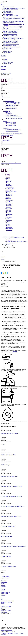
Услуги (2, 603)
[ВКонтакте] (1, 273)
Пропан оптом (7, 52)
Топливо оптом (4, 578)
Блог (2, 599)
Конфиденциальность (6, 630)
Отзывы (5, 59)
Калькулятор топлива (6, 602)
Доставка (3, 595)
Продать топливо (7, 12)
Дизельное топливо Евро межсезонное (13, 38)
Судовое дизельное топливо (10, 42)
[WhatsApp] (5, 273)
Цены (2, 598)
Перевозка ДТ (7, 11)
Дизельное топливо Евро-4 (10, 39)
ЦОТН (15, 352)
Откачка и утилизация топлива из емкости (14, 8)
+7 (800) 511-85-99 (6, 73)
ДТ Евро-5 (3, 580)
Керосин (3, 585)
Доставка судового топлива (10, 15)
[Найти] (2, 95)
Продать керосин (7, 14)
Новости (5, 60)
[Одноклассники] (3, 273)
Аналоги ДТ (4, 582)
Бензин (2, 583)
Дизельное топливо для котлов (11, 37)
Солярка (5, 49)
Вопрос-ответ (7, 63)
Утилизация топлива (8, 7)
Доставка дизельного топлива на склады (14, 17)
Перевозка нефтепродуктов (10, 9)
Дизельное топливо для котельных (12, 29)
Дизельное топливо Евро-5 (10, 31)
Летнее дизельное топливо (10, 34)
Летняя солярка (7, 51)
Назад (8, 175)
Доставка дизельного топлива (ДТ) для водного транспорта (13, 21)
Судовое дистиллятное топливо (11, 47)
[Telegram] (7, 273)
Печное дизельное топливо (10, 41)
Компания (3, 586)
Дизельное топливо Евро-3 (10, 35)
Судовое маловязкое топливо (11, 44)
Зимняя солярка (7, 48)
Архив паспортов (8, 62)
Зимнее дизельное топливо (10, 32)
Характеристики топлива (7, 600)
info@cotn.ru (6, 244)
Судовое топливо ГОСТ (9, 45)
